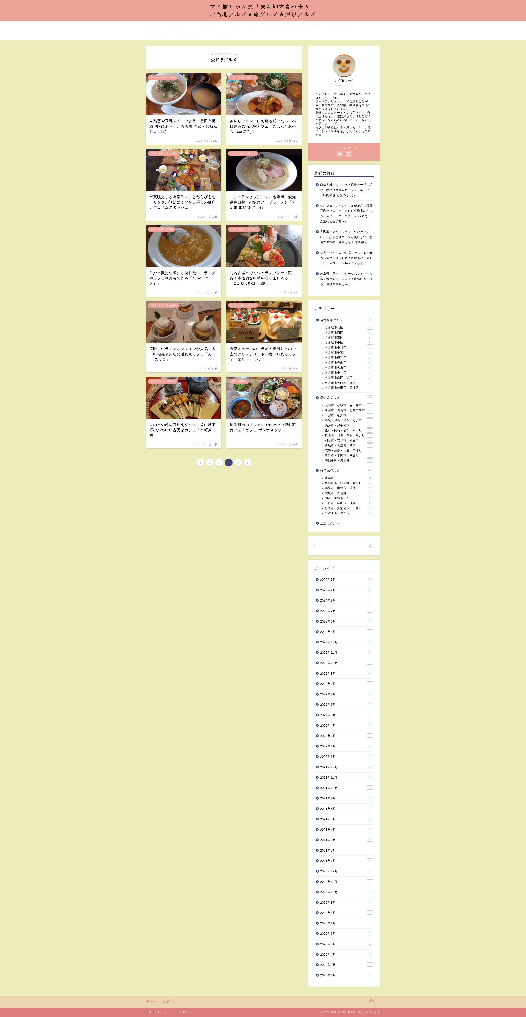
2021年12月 (345, 767)
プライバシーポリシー (161, 1012)
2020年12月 (345, 871)
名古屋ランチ (211, 26)
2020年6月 (345, 933)
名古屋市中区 (347, 342)
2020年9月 (345, 902)
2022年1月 (345, 756)
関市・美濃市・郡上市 (347, 498)
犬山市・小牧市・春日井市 (348, 405)
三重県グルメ (345, 523)
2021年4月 (345, 829)
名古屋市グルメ (345, 320)
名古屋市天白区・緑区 (347, 382)
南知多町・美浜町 (347, 460)
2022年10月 (345, 663)
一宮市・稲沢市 (347, 415)
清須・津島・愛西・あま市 (347, 420)
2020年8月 (345, 913)
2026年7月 (345, 579)
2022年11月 (345, 652)
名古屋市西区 (347, 332)
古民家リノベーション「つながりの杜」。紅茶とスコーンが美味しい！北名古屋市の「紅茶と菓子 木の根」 (346, 237)
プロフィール (221, 35)
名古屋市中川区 (347, 372)
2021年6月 (345, 808)
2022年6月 (345, 704)
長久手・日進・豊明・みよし (347, 435)
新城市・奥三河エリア (347, 445)
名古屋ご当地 (274, 26)
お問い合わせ (187, 1012)
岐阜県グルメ (191, 35)
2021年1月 (345, 860)
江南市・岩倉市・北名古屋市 (347, 410)
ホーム (156, 26)
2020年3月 (345, 965)
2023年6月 (345, 621)
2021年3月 (345, 840)
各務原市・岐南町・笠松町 (347, 483)
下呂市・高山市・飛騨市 (347, 503)
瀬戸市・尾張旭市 (347, 425)
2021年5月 (345, 819)
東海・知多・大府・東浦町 (347, 450)
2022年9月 (345, 673)
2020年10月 (345, 892)
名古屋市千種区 (348, 352)
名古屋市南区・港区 (347, 377)
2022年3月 (345, 736)
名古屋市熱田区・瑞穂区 (347, 387)
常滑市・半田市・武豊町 (347, 455)
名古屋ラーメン (242, 26)
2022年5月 (345, 715)
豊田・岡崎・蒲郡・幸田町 (347, 430)
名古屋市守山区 (347, 362)
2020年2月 (345, 975)
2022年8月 (345, 683)
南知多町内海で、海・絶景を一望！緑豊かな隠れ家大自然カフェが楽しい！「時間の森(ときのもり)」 (346, 190)
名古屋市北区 (347, 327)
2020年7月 (345, 923)
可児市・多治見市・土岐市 (347, 508)
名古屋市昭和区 (347, 357)
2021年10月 (345, 788)
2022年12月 (345, 642)
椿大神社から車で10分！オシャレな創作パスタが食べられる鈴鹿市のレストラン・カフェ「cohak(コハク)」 (346, 258)
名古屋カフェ (181, 26)
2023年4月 (345, 631)
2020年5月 (345, 944)
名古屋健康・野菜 (307, 26)
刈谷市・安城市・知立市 (347, 440)
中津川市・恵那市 (347, 513)
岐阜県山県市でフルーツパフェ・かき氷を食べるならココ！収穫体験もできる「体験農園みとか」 (346, 279)
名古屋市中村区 (347, 347)
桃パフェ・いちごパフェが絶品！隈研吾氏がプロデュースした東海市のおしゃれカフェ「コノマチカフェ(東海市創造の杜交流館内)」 (346, 213)
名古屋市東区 (347, 337)
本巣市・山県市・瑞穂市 (347, 488)
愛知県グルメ (161, 35)
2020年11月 (345, 881)
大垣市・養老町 (347, 493)
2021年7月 (345, 798)
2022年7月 (345, 694)
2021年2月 (345, 850)
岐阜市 (348, 477)
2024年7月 (345, 600)
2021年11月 (345, 777)
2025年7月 (345, 590)
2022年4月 (345, 725)
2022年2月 (345, 746)
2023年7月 (345, 611)
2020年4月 (345, 954)
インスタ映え (341, 26)
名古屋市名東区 (347, 367)
